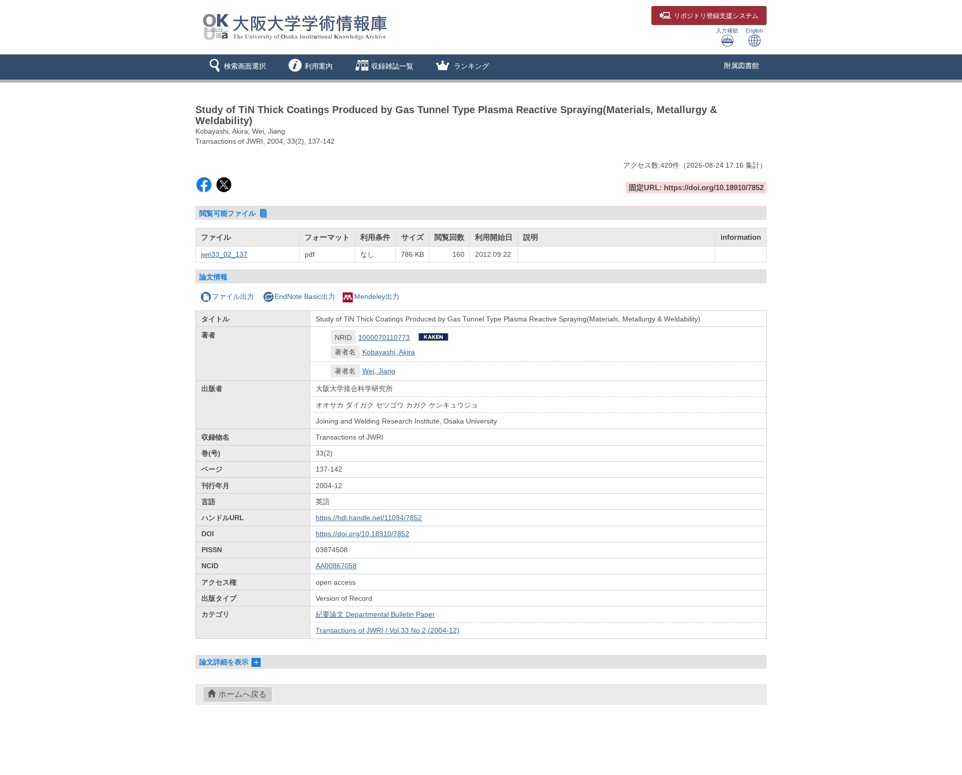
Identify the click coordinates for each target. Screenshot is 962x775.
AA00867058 (336, 566)
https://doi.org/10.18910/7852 (362, 534)
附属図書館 (741, 66)
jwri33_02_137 (224, 254)
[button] (235, 67)
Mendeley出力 (376, 296)
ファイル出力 (233, 296)
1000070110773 (384, 337)
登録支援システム (716, 16)
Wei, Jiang (378, 371)
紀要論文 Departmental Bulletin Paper (375, 614)
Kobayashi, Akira (388, 352)
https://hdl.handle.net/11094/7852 (369, 518)
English (754, 31)
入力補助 (727, 31)
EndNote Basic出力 (305, 296)
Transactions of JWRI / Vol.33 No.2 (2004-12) (387, 630)
